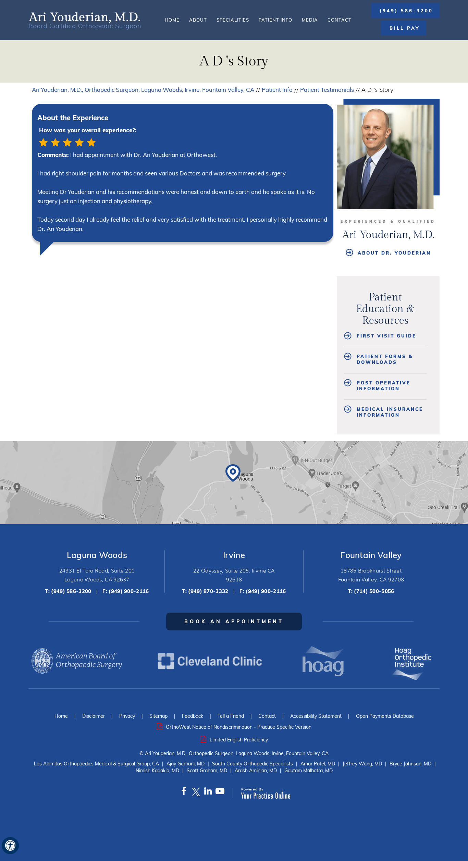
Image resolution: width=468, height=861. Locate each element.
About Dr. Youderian (394, 253)
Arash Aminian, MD (256, 770)
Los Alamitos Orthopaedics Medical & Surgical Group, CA (96, 764)
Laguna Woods (97, 555)
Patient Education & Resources (385, 309)
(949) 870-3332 (208, 591)
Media (310, 20)
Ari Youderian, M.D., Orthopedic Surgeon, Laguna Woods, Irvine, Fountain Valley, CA (143, 89)
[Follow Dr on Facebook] (184, 793)
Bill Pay (405, 28)
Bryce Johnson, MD (410, 764)
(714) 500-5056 (374, 591)
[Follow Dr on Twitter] (196, 793)
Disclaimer (93, 716)
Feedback (192, 716)
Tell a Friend (231, 716)
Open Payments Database (385, 716)
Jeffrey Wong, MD (362, 764)
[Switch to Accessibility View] (10, 845)
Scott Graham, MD (207, 770)
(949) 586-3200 (406, 10)
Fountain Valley (371, 555)
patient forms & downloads (385, 359)
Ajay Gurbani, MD (186, 764)
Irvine (234, 555)
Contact (340, 20)
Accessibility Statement (316, 716)
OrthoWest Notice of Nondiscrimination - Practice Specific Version (238, 727)
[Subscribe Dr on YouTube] (220, 793)
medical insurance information (390, 412)
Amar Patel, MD (317, 764)
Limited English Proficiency (239, 740)
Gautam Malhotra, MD (308, 770)
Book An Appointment (234, 621)
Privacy (127, 716)
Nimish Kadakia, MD (157, 770)
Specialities (233, 20)
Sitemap (158, 716)
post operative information (383, 385)
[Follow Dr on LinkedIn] (208, 793)
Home (172, 20)
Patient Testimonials (327, 89)
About (198, 20)
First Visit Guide (386, 336)
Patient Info (275, 20)
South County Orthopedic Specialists (252, 764)
